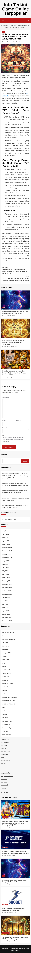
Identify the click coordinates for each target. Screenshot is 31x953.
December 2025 (7, 547)
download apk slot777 (9, 639)
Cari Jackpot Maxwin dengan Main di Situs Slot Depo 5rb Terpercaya (15, 506)
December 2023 (7, 617)
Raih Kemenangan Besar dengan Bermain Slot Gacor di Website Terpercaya (13, 342)
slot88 (4, 711)
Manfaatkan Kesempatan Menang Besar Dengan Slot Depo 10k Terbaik (14, 491)
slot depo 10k (6, 670)
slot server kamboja (8, 693)
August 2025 (6, 561)
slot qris (4, 690)
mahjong (3, 788)
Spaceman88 (6, 724)
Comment (6, 397)
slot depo (4, 779)
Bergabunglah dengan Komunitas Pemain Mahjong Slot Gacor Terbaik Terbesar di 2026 (14, 373)
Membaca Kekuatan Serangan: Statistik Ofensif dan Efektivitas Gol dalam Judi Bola (15, 484)
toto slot (5, 731)
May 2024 (5, 607)
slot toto (3, 763)
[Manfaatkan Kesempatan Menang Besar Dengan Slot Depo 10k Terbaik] (15, 300)
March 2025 (6, 577)
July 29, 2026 (11, 827)
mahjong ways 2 (6, 739)
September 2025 (7, 557)
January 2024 (6, 614)
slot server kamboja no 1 (9, 697)
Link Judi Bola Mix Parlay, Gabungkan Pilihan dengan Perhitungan (15, 499)
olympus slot (5, 754)
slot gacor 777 (5, 751)
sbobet (4, 656)
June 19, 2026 (11, 346)
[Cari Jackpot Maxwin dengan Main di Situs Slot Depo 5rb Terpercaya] (15, 925)
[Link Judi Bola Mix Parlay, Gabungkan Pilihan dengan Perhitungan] (15, 896)
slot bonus (4, 745)
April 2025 (5, 574)
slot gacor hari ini (7, 683)
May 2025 (5, 571)
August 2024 (6, 597)
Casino (4, 635)
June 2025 (5, 567)
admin (5, 41)
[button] (3, 20)
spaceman (5, 717)
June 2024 (5, 604)
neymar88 (5, 649)
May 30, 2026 (11, 377)
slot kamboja (6, 687)
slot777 (4, 707)
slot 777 (4, 666)
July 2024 (5, 601)
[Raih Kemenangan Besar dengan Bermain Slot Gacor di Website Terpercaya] (15, 328)
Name (4, 420)
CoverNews (25, 948)
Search (4, 455)
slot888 (4, 714)
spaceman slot (5, 742)
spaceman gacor (7, 721)
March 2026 (6, 544)
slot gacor (5, 680)
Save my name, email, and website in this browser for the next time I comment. (14, 439)
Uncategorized (7, 734)
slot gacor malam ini (7, 776)
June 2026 (5, 534)
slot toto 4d (4, 767)
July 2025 (5, 564)
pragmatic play (5, 773)
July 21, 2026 (11, 855)
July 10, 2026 (11, 315)
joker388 (4, 748)
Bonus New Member (8, 632)
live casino (5, 646)
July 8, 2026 (10, 912)
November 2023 (7, 620)
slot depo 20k (6, 673)
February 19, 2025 (13, 41)
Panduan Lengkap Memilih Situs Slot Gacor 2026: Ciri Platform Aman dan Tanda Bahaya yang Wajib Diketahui (15, 476)
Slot (4, 31)
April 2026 (5, 541)
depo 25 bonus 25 (6, 760)
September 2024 (7, 594)
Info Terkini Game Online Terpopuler (15, 9)
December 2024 (7, 584)
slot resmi (4, 769)
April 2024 (5, 611)
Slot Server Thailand (8, 704)
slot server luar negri (8, 700)
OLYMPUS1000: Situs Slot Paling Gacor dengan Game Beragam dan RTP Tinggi (16, 278)
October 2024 (6, 591)
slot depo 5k (6, 676)
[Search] (28, 20)
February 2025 (6, 581)
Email (18, 420)
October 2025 (6, 554)
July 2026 (5, 531)
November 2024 (7, 587)
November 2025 (7, 551)
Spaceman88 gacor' (8, 728)
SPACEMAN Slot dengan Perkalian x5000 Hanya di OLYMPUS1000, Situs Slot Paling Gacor (14, 271)
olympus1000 (6, 653)
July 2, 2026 (10, 940)
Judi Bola (5, 642)
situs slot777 (6, 659)
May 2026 (5, 537)
